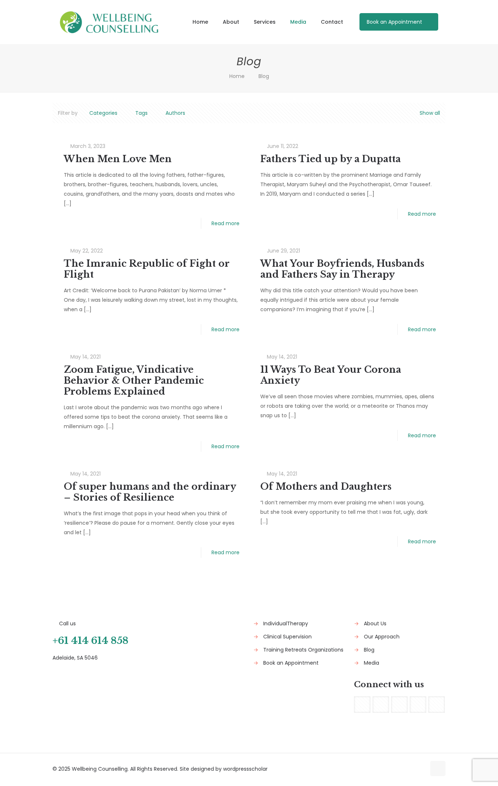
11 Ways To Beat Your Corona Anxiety (330, 375)
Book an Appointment (394, 22)
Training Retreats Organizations (303, 649)
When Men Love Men (118, 159)
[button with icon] (362, 704)
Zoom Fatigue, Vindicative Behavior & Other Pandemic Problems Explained (134, 380)
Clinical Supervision (287, 636)
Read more (225, 223)
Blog (369, 649)
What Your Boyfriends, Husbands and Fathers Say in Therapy (342, 269)
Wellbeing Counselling (100, 769)
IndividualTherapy (285, 623)
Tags (141, 113)
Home (237, 76)
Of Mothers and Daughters (326, 486)
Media (371, 662)
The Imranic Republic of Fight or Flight (147, 269)
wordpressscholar (245, 769)
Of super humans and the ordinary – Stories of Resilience (150, 492)
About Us (375, 623)
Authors (175, 113)
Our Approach (382, 636)
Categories (103, 113)
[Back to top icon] (438, 768)
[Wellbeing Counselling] (109, 22)
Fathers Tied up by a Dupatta (330, 159)
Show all (430, 113)
